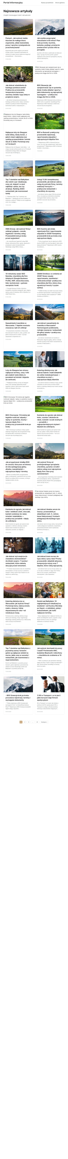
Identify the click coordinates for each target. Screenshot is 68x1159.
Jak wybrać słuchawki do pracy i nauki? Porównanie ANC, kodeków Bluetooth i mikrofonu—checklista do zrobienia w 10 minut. (49, 653)
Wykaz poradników (47, 2)
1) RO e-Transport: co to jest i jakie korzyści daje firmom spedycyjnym (49, 697)
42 (37, 722)
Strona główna (60, 2)
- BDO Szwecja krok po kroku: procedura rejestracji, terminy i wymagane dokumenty (18, 697)
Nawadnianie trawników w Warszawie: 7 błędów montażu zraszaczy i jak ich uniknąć (18, 325)
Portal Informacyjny (13, 2)
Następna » (44, 722)
